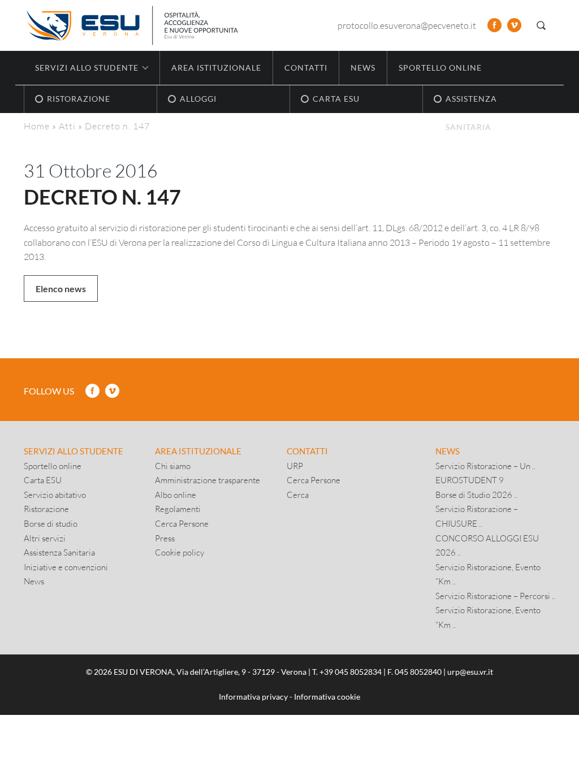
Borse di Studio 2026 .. (476, 494)
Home (37, 125)
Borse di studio (50, 523)
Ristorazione (46, 509)
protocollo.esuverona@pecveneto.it (407, 25)
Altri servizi (45, 538)
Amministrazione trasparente (207, 480)
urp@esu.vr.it (470, 671)
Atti (67, 125)
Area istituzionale (216, 67)
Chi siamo (173, 466)
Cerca (298, 494)
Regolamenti (178, 509)
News (363, 67)
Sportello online (440, 67)
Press (165, 538)
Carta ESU (43, 480)
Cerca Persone (182, 523)
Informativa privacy (253, 696)
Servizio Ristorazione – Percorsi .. (495, 596)
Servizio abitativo (55, 494)
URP (295, 466)
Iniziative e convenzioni (66, 567)
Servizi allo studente (73, 451)
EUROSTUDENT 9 (469, 480)
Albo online (175, 494)
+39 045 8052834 (350, 671)
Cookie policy (179, 552)
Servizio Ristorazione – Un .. (485, 466)
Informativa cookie (327, 696)
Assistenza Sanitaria (59, 552)
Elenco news (61, 288)
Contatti (305, 67)
